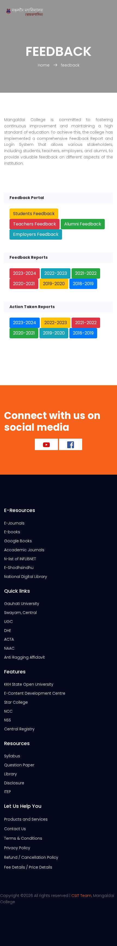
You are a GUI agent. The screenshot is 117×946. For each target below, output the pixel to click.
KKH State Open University (28, 684)
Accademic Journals (24, 550)
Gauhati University (21, 603)
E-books (12, 532)
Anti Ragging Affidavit (24, 657)
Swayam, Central (20, 612)
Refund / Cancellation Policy (31, 857)
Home (44, 65)
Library (10, 774)
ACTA (9, 639)
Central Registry (19, 729)
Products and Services (26, 819)
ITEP (7, 791)
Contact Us (15, 828)
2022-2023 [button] (55, 273)
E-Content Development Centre (34, 693)
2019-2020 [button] (54, 284)
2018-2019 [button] (83, 284)
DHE (7, 630)
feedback (70, 65)
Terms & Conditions (23, 838)
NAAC (9, 648)
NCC (8, 711)
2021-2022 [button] (86, 273)
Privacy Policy (17, 848)
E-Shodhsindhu (18, 567)
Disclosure (14, 783)
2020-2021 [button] (24, 284)
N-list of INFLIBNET (20, 559)
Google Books (18, 541)
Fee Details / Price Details (28, 867)
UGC (8, 621)
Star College (16, 702)
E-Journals (14, 523)
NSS (7, 720)
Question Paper (19, 765)
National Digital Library (25, 576)
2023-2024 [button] (24, 273)
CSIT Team (81, 895)
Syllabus (12, 756)
